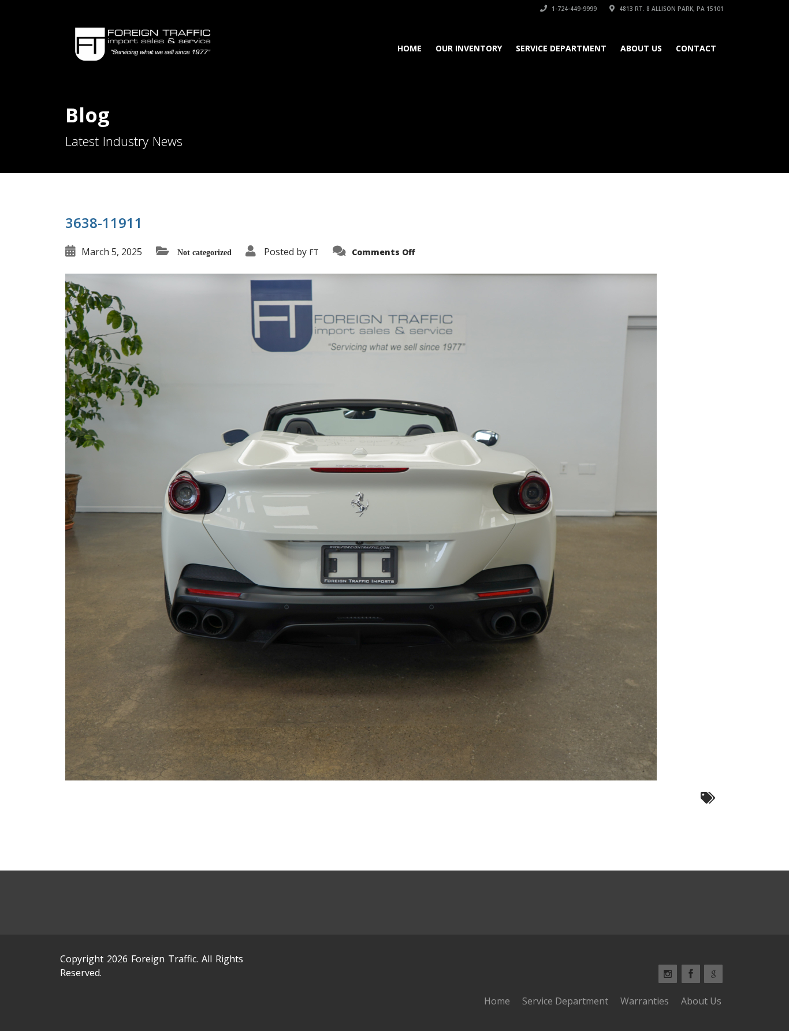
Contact (696, 48)
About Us (641, 48)
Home (409, 48)
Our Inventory (469, 48)
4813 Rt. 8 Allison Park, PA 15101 (670, 9)
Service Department (561, 48)
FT (314, 251)
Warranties (644, 1001)
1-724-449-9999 (573, 9)
